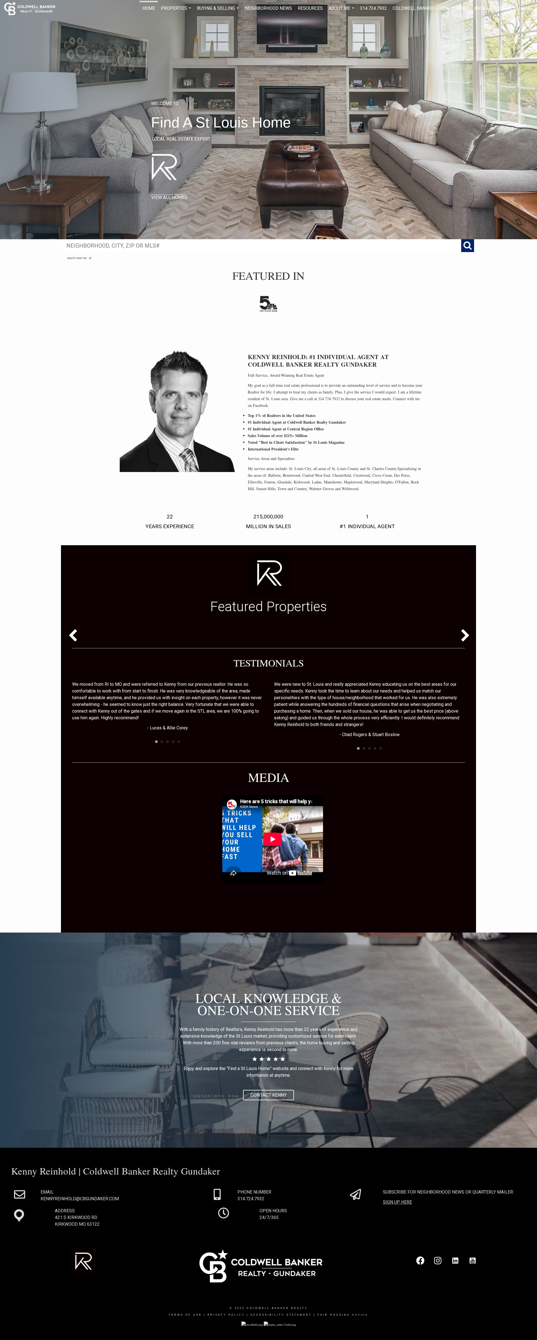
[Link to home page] (32, 8)
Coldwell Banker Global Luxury (430, 8)
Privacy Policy (226, 1314)
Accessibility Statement (281, 1314)
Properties (176, 11)
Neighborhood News (268, 8)
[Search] (467, 245)
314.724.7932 (373, 8)
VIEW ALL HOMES (169, 197)
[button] (268, 1095)
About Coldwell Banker (502, 8)
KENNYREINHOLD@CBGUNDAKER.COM (80, 1198)
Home (148, 8)
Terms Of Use (185, 1314)
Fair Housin (342, 1314)
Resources (310, 8)
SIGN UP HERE (397, 1202)
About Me (342, 11)
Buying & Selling (218, 11)
